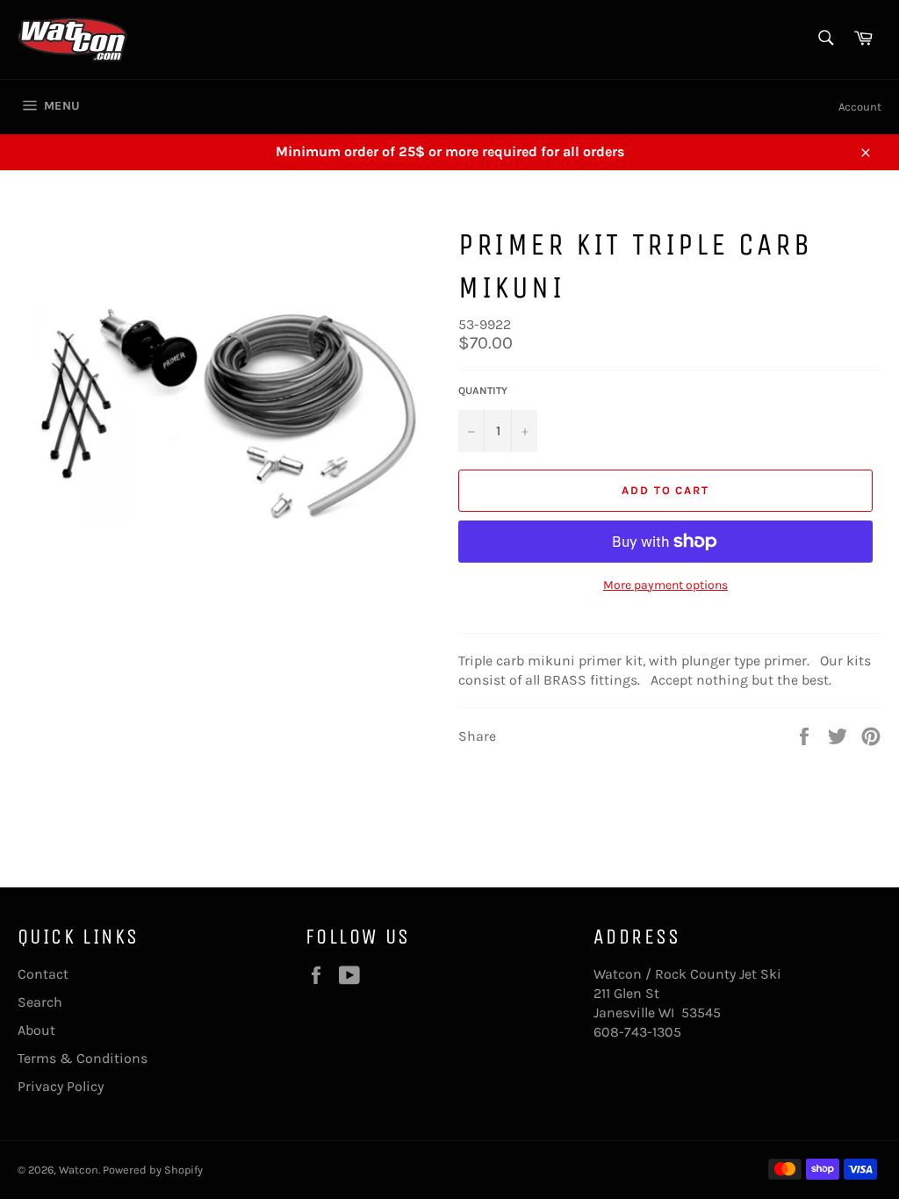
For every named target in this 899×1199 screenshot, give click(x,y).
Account (859, 106)
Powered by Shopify (153, 1169)
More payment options (665, 585)
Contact (43, 974)
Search (40, 1002)
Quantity (482, 390)
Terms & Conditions (82, 1058)
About (36, 1030)
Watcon (78, 1169)
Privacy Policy (61, 1086)
